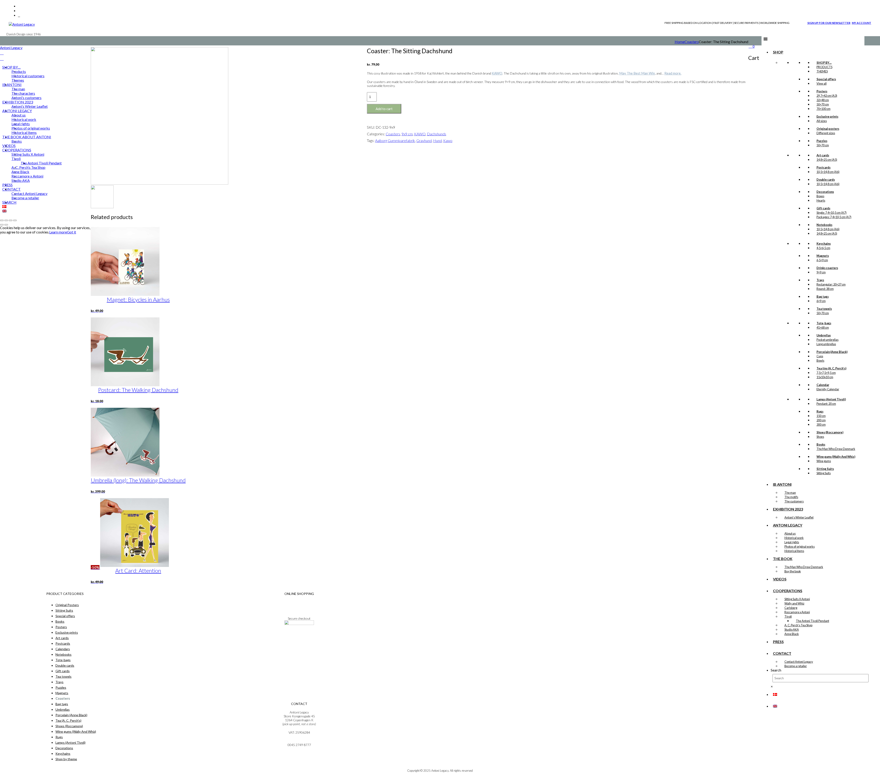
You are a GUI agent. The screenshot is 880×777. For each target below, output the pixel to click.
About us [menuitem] (18, 115)
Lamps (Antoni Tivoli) (70, 742)
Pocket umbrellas (828, 339)
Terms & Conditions (299, 602)
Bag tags (61, 704)
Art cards (62, 638)
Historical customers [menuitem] (27, 76)
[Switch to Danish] (775, 694)
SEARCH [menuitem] (9, 202)
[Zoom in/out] (2, 220)
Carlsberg (790, 608)
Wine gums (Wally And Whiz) (75, 731)
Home (680, 41)
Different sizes (826, 133)
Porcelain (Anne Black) (71, 715)
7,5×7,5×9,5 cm (826, 373)
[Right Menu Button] (2, 53)
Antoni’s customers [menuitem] (26, 97)
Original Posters (67, 605)
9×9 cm (821, 272)
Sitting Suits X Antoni (797, 599)
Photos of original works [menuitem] (30, 128)
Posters (61, 627)
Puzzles (60, 687)
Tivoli (788, 616)
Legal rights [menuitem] (20, 124)
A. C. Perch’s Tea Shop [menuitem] (28, 167)
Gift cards (62, 671)
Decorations (64, 748)
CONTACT (782, 653)
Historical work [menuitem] (23, 119)
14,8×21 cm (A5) (827, 159)
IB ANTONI (782, 484)
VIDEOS (779, 579)
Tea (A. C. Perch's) (68, 720)
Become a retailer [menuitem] (25, 198)
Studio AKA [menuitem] (20, 180)
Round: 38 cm (825, 289)
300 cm (821, 424)
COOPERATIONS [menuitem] (16, 150)
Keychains (62, 753)
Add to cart (384, 109)
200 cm (821, 420)
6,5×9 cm (822, 260)
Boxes (820, 196)
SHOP (778, 52)
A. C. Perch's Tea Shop (798, 625)
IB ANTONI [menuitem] (12, 84)
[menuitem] (4, 206)
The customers (794, 501)
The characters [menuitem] (23, 93)
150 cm (821, 416)
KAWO (497, 73)
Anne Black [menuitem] (20, 171)
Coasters (692, 41)
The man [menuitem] (18, 89)
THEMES (822, 71)
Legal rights (791, 542)
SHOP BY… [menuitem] (11, 67)
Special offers (65, 616)
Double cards (64, 665)
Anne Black (791, 634)
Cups (820, 356)
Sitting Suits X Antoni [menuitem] (27, 154)
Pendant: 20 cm (826, 403)
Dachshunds (436, 134)
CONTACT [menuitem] (11, 189)
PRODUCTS (824, 67)
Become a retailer (795, 666)
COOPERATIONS (787, 590)
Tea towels (63, 676)
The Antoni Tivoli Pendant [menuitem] (41, 163)
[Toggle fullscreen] (6, 220)
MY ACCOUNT (861, 23)
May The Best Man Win (637, 73)
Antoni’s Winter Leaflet (799, 517)
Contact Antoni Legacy (798, 661)
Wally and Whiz (794, 603)
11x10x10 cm (825, 377)
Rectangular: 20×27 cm (831, 284)
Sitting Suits (824, 473)
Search (776, 670)
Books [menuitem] (16, 141)
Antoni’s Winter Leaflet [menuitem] (29, 106)
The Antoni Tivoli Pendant (812, 621)
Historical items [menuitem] (24, 132)
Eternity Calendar (828, 389)
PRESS (778, 641)
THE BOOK (782, 558)
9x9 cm (407, 134)
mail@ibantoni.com (299, 741)
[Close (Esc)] (15, 220)
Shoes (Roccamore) (69, 726)
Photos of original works (799, 546)
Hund (437, 140)
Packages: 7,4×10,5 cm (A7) (834, 217)
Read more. (672, 73)
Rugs (59, 737)
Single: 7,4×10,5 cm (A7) (832, 212)
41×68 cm (823, 327)
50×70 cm (823, 104)
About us (790, 533)
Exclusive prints (66, 632)
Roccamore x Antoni (797, 612)
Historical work (794, 538)
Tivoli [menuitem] (16, 158)
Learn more (58, 232)
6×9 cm (821, 301)
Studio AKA (791, 629)
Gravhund (424, 140)
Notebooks (63, 654)
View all (822, 83)
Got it (71, 232)
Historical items (794, 551)
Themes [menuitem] (17, 80)
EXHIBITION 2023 (788, 509)
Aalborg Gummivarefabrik (395, 140)
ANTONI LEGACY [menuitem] (17, 110)
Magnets (61, 693)
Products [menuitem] (18, 71)
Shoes (820, 436)
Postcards (62, 643)
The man (790, 492)
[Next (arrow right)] (6, 224)
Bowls (820, 360)
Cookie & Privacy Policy (299, 610)
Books (59, 621)
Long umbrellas (826, 344)
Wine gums (824, 461)
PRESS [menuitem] (7, 185)
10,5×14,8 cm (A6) (828, 172)
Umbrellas (62, 709)
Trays (59, 682)
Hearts (821, 200)
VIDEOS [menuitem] (9, 145)
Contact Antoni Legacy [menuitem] (29, 193)
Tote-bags (63, 660)
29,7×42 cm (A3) (827, 95)
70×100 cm (823, 109)
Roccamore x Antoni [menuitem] (27, 176)
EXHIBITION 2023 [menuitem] (17, 102)
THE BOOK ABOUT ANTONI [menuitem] (26, 137)
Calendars (62, 649)
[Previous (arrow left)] (2, 224)
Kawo (447, 140)
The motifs (791, 497)
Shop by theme (66, 759)
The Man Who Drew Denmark (836, 449)
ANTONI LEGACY (787, 525)
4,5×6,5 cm (823, 248)
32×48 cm (823, 100)
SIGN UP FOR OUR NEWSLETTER (828, 23)
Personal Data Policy (299, 606)
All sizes (822, 121)
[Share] (10, 220)
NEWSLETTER (299, 636)
